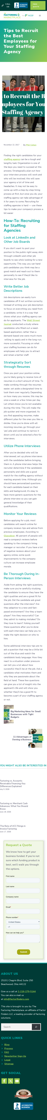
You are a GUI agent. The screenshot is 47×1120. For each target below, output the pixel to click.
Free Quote (36, 5)
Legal (7, 1059)
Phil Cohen (31, 145)
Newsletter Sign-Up (15, 1056)
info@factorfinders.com (16, 999)
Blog (6, 1044)
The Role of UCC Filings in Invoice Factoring (13, 827)
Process (8, 1048)
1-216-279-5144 (27, 991)
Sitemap (9, 1063)
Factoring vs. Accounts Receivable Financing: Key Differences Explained (12, 783)
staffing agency (12, 159)
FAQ (6, 1052)
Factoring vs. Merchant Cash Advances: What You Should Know (14, 806)
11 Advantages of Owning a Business (21, 738)
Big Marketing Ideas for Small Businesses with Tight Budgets (26, 714)
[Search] (36, 1027)
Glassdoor (9, 535)
